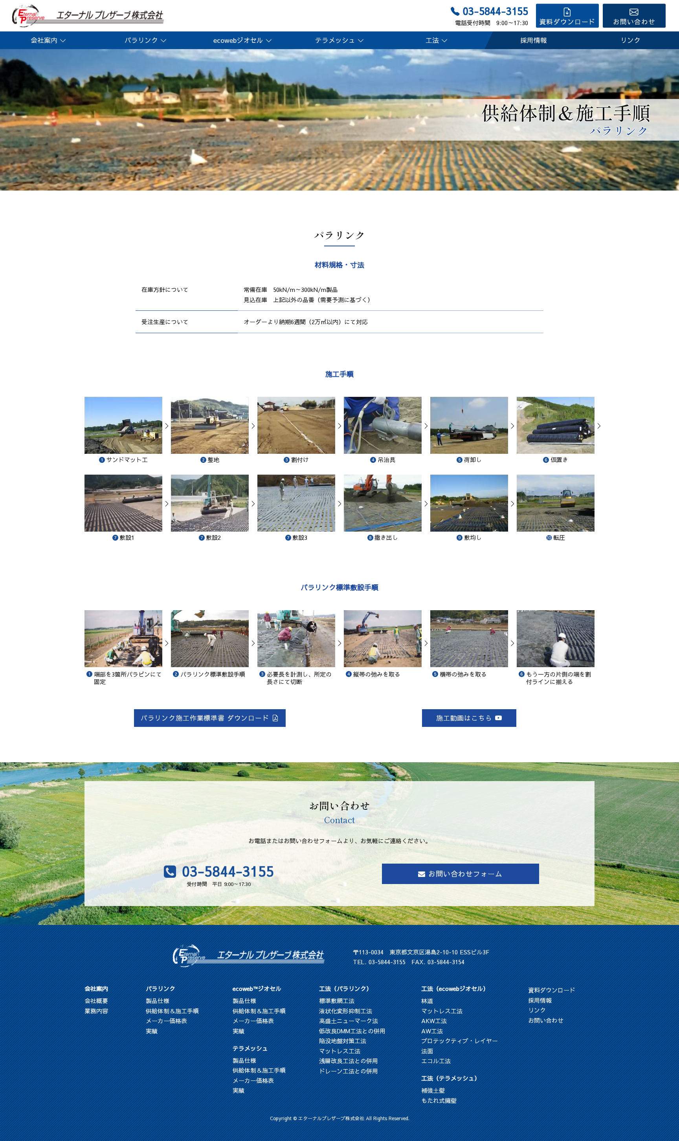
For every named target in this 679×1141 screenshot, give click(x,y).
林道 (427, 1000)
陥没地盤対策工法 (342, 1040)
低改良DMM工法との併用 (352, 1031)
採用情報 (533, 40)
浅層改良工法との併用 (348, 1061)
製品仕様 (157, 1000)
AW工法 (432, 1031)
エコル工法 (436, 1061)
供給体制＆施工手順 (172, 1011)
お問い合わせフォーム (465, 874)
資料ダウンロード (567, 21)
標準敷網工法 (336, 1000)
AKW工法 (434, 1020)
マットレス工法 (339, 1051)
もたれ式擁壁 (439, 1100)
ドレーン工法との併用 (348, 1071)
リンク (630, 40)
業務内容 (96, 1011)
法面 (427, 1051)
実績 (152, 1031)
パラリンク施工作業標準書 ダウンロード (205, 718)
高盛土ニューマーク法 (348, 1020)
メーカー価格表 (166, 1020)
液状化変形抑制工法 (345, 1011)
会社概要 (96, 1000)
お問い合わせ (634, 21)
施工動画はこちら (464, 718)
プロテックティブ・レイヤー (459, 1040)
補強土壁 (433, 1090)
